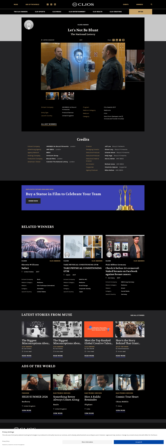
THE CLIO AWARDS (21, 12)
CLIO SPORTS (40, 12)
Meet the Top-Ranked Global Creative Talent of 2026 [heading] (98, 342)
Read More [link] (26, 356)
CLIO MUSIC (56, 12)
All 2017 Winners (49, 124)
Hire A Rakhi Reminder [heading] (93, 398)
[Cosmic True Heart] (129, 382)
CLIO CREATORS (116, 12)
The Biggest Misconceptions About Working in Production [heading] (35, 342)
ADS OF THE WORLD (32, 4)
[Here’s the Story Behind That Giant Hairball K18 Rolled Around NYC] (129, 329)
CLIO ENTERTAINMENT (77, 12)
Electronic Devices (62, 393)
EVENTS (125, 4)
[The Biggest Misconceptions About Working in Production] (36, 329)
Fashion (25, 393)
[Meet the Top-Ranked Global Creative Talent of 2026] (98, 329)
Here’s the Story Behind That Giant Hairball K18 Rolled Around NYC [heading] (128, 342)
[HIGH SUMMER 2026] (36, 382)
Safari (25, 268)
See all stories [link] (137, 315)
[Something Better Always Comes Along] (67, 382)
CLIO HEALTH (97, 12)
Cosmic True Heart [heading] (127, 396)
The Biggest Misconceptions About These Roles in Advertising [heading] (67, 342)
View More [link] (26, 410)
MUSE (16, 4)
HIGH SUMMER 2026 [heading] (35, 396)
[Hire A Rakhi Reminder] (98, 382)
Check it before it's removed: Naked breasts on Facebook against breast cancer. (122, 271)
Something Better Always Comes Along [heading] (66, 398)
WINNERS (139, 4)
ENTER (140, 12)
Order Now (33, 201)
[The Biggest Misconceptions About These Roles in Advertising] (67, 329)
